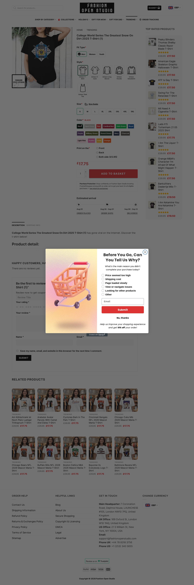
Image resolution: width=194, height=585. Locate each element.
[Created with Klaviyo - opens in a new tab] (97, 334)
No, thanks (123, 317)
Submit (123, 310)
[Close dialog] (145, 252)
